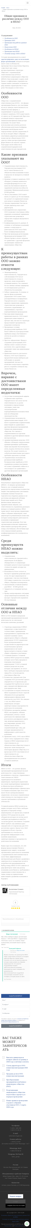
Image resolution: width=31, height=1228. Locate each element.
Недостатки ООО (10, 47)
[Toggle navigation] (27, 2)
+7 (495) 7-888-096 (15, 1128)
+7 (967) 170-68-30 (15, 1130)
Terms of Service (18, 1226)
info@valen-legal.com (15, 1136)
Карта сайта (15, 1221)
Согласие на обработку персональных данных (15, 1219)
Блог (8, 7)
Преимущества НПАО (11, 51)
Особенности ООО (10, 38)
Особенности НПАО (11, 49)
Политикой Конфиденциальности (10, 1022)
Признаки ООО (9, 40)
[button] (26, 1223)
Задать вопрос (15, 1026)
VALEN (3, 7)
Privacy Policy (8, 1226)
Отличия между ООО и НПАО (14, 54)
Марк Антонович (21, 950)
